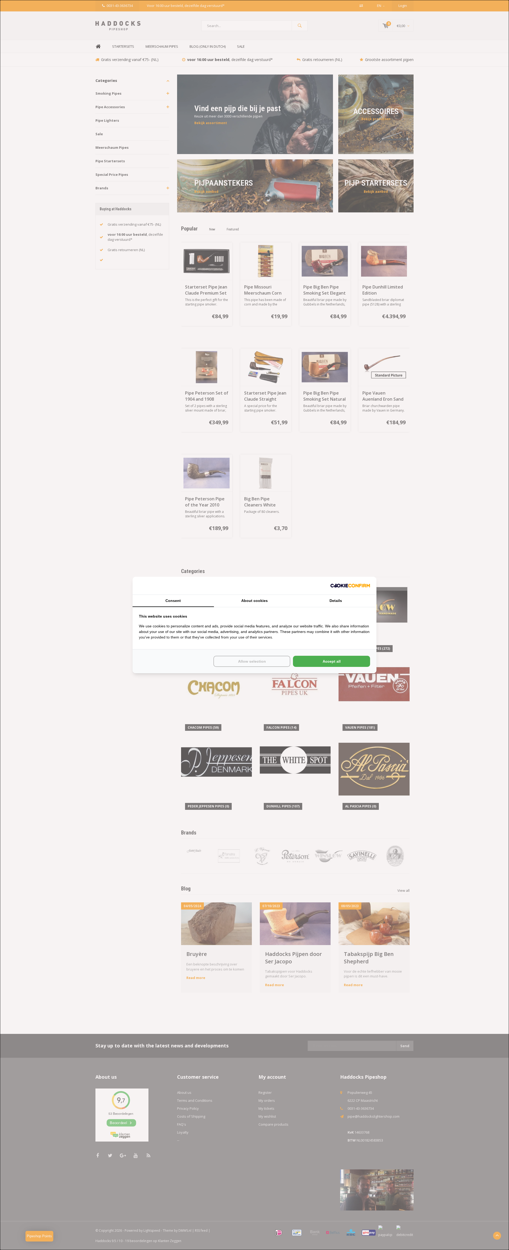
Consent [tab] (173, 600)
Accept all (332, 661)
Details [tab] (336, 600)
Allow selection (252, 661)
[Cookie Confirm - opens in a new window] (350, 585)
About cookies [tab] (254, 600)
